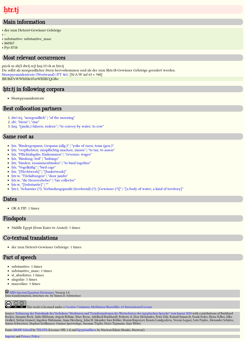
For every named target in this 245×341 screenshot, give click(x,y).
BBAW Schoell (22, 330)
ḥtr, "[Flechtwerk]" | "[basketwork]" (39, 171)
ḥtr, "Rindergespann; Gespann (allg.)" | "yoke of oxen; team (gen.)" (62, 146)
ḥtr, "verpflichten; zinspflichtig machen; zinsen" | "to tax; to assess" (63, 150)
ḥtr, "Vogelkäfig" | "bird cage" (33, 167)
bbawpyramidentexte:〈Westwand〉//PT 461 (35, 74)
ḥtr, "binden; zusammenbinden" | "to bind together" (51, 163)
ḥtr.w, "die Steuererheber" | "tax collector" (43, 180)
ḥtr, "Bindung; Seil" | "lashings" (35, 158)
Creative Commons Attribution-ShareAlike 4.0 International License (108, 307)
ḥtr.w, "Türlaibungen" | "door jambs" (39, 176)
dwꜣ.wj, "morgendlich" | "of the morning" (43, 118)
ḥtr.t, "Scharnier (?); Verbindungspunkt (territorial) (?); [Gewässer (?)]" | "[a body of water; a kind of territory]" (97, 189)
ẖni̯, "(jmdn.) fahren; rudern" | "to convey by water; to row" (57, 126)
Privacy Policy (30, 336)
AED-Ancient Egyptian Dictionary (32, 292)
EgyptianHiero (86, 330)
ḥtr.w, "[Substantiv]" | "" (29, 184)
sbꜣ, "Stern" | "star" (25, 122)
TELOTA (42, 330)
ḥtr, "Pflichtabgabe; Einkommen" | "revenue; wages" (51, 154)
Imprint (10, 336)
